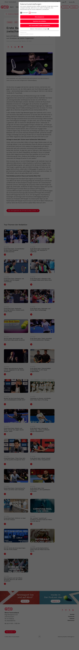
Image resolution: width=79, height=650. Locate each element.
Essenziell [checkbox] (25, 12)
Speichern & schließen (39, 21)
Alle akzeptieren (39, 17)
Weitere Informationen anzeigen (39, 29)
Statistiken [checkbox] (34, 12)
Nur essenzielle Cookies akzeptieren (39, 25)
